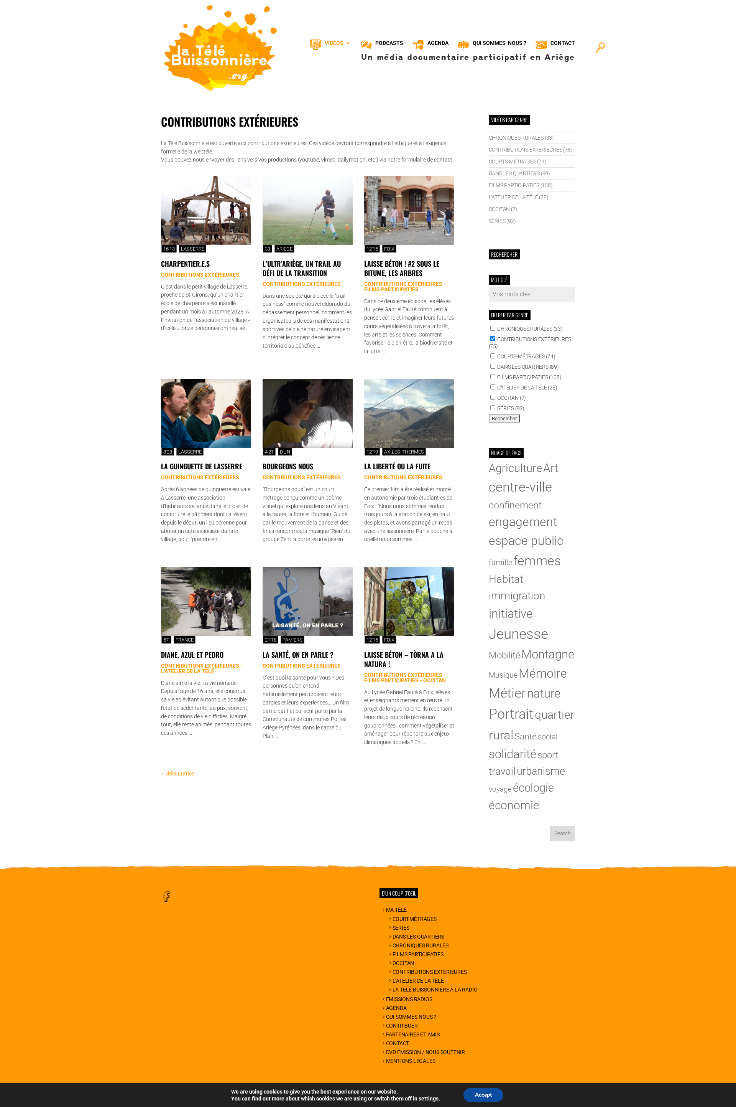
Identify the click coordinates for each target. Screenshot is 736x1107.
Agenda (396, 1008)
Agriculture (515, 468)
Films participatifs (418, 954)
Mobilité (504, 655)
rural (501, 735)
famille (500, 562)
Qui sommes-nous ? (411, 1017)
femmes (537, 560)
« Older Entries (177, 773)
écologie (533, 787)
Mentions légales (410, 1061)
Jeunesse (518, 633)
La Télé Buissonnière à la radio (435, 990)
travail (502, 771)
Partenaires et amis (413, 1034)
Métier (507, 693)
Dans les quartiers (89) (519, 173)
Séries (401, 928)
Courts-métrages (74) (518, 161)
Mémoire (543, 673)
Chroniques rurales (421, 945)
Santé (525, 736)
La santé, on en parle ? (298, 655)
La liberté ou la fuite (397, 466)
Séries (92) (502, 221)
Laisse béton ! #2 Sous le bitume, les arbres (401, 268)
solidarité (512, 754)
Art (551, 468)
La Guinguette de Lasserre (201, 466)
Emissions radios (409, 999)
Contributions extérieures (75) (531, 150)
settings (429, 1098)
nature (543, 693)
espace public (526, 541)
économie (514, 805)
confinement (515, 505)
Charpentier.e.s (185, 264)
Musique (503, 675)
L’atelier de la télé (418, 981)
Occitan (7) (503, 209)
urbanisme (541, 771)
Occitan (403, 963)
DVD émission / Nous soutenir (425, 1052)
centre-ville (520, 487)
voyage (500, 789)
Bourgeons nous (288, 466)
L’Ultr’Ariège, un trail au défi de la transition (302, 268)
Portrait (511, 714)
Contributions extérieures (430, 972)
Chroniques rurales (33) (521, 138)
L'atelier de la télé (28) (519, 197)
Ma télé (396, 910)
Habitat (506, 579)
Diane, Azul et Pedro (192, 655)
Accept (483, 1095)
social (548, 737)
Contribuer (402, 1026)
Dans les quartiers (418, 937)
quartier (554, 714)
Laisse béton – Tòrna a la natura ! (404, 659)
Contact (397, 1043)
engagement (523, 522)
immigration (517, 595)
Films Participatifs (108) (521, 185)
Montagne (547, 654)
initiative (511, 613)
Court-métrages (415, 919)
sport (548, 755)
